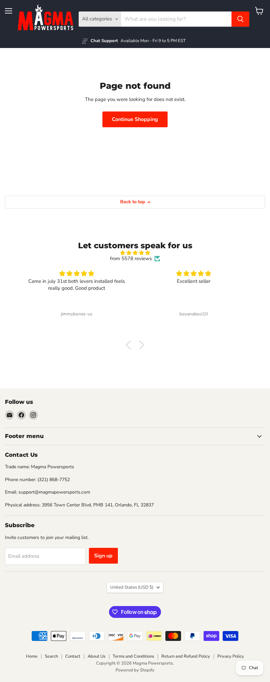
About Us (96, 656)
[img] (135, 253)
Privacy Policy (230, 656)
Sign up (103, 555)
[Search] (240, 19)
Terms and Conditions (133, 656)
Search (51, 656)
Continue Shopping (135, 119)
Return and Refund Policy (185, 656)
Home (32, 656)
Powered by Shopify (135, 670)
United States (131, 587)
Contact (72, 656)
